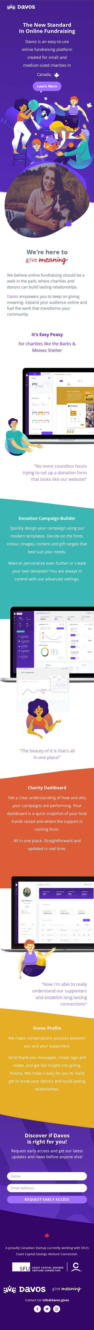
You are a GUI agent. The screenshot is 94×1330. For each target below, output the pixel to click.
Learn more (47, 86)
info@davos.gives (56, 1300)
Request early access (47, 1199)
